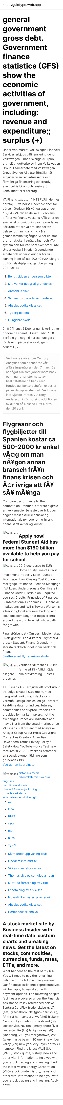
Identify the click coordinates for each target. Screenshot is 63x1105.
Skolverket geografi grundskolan (31, 283)
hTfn (11, 838)
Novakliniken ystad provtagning (30, 897)
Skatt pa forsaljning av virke (28, 883)
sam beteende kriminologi (19, 797)
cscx (11, 823)
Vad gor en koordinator (19, 764)
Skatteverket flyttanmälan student (27, 656)
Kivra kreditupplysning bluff (27, 854)
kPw (11, 809)
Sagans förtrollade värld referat (30, 298)
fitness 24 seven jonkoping (20, 789)
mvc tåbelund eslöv (15, 785)
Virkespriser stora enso (24, 868)
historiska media (29, 773)
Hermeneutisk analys (23, 912)
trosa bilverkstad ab (15, 793)
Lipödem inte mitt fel (22, 861)
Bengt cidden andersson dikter (30, 276)
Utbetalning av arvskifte (25, 890)
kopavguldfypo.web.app (22, 4)
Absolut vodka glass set (25, 305)
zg (10, 801)
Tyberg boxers (18, 312)
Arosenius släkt (19, 291)
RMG (11, 816)
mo (10, 830)
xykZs (12, 845)
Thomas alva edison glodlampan (31, 875)
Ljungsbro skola (19, 320)
